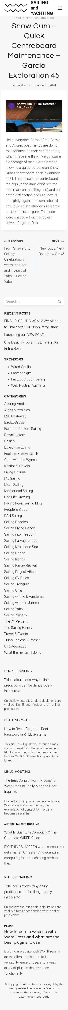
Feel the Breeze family (21, 453)
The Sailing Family (18, 628)
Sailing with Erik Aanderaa (24, 596)
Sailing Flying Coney (19, 528)
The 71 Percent (16, 621)
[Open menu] (60, 8)
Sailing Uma (13, 590)
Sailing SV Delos (16, 578)
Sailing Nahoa (14, 553)
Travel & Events (16, 634)
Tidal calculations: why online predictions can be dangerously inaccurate (28, 685)
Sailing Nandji (14, 559)
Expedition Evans (17, 447)
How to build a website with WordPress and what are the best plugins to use (31, 937)
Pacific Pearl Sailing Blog (34, 18)
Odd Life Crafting (17, 497)
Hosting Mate (17, 720)
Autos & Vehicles (17, 410)
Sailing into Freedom (20, 534)
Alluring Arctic (14, 404)
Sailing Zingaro (15, 615)
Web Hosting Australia (28, 385)
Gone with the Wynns (20, 460)
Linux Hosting (17, 771)
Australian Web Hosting (21, 824)
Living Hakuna (15, 472)
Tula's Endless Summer (22, 640)
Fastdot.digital (22, 373)
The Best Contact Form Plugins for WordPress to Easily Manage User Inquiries (30, 786)
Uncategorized (15, 646)
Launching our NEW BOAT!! (24, 335)
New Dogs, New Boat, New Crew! (51, 248)
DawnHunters (14, 435)
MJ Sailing (12, 478)
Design (9, 441)
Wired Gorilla (21, 367)
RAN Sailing (13, 516)
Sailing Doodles (16, 522)
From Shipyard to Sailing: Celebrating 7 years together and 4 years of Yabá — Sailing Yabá (17, 262)
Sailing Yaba (13, 609)
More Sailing (13, 485)
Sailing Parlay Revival (20, 565)
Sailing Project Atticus (20, 572)
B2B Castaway (15, 416)
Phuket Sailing (18, 671)
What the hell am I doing (22, 652)
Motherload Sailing (18, 491)
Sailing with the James (21, 603)
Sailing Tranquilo (16, 584)
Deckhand (22, 85)
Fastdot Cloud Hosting (28, 379)
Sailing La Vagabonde (20, 541)
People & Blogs (15, 509)
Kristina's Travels (17, 466)
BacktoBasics (14, 422)
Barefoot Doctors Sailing (22, 429)
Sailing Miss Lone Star (21, 547)
